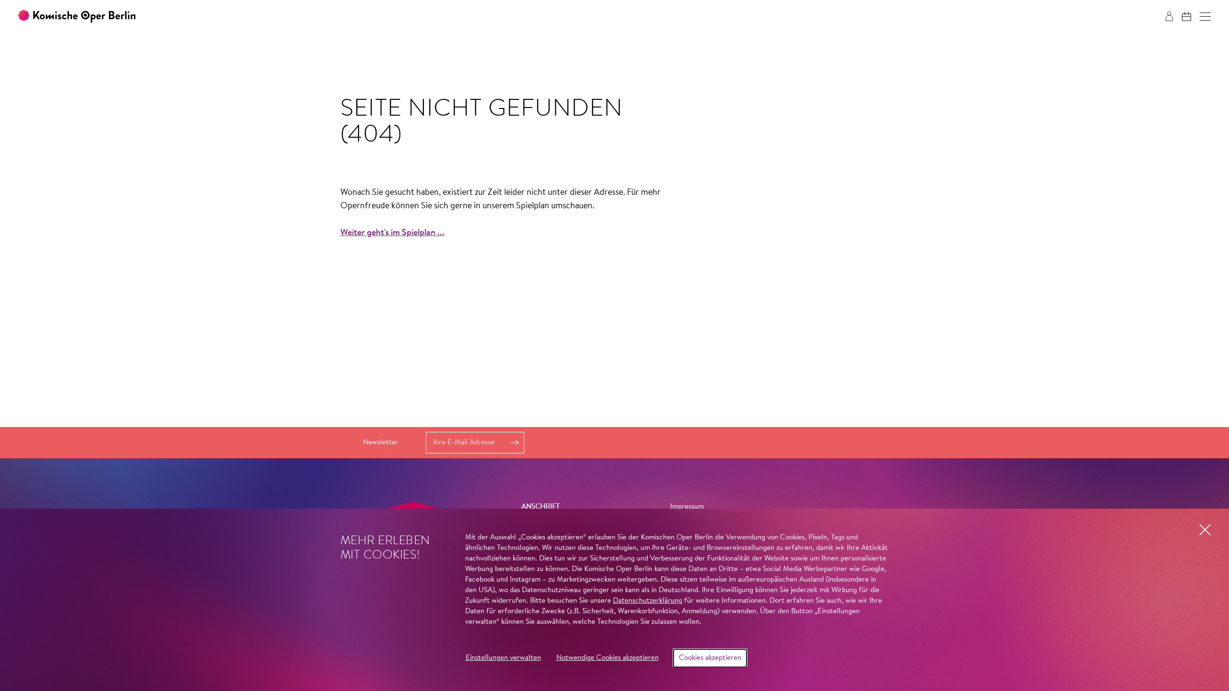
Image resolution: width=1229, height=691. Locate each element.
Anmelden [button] (514, 442)
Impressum (687, 507)
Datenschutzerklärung (647, 601)
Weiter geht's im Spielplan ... (392, 233)
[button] (1205, 16)
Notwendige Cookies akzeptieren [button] (607, 658)
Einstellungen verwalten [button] (503, 658)
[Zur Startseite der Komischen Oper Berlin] (76, 16)
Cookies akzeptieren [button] (710, 658)
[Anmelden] (1169, 16)
